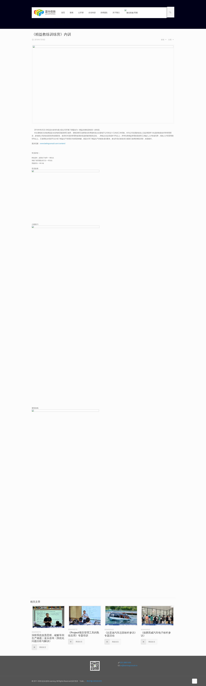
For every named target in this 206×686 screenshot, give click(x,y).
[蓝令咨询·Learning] (44, 12)
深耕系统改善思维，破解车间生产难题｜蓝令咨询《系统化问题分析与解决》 (48, 638)
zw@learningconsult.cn (128, 665)
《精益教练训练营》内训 (61, 24)
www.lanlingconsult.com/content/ (53, 143)
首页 (33, 24)
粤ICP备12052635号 (94, 681)
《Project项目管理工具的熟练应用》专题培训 (83, 634)
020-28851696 (125, 663)
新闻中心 (43, 24)
